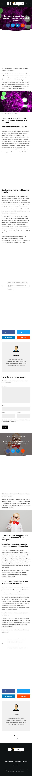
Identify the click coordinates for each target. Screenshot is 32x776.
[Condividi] (8, 25)
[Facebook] (16, 756)
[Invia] (23, 25)
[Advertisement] (16, 50)
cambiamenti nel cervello (14, 282)
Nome (3, 405)
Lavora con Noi (16, 765)
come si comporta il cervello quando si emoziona (17, 286)
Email (3, 412)
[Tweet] (13, 25)
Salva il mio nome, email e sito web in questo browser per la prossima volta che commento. (15, 420)
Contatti (25, 761)
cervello (25, 282)
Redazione (18, 761)
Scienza (14, 11)
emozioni (10, 289)
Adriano (8, 11)
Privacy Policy (9, 761)
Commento (4, 386)
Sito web (19, 412)
